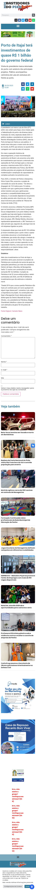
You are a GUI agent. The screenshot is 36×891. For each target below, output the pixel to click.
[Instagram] (16, 20)
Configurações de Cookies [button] (13, 886)
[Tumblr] (26, 20)
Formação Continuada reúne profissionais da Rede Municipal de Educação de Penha (15, 520)
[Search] (33, 15)
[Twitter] (23, 20)
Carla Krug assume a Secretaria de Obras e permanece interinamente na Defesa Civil (17, 665)
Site (2, 378)
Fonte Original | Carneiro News (11, 311)
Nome (4, 362)
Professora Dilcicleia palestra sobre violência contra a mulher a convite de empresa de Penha (17, 635)
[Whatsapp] (33, 20)
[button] (18, 26)
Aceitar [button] (28, 886)
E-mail (4, 370)
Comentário (6, 336)
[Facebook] (19, 20)
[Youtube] (30, 20)
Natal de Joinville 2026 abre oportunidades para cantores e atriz (16, 606)
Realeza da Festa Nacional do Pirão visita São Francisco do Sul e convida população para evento (16, 462)
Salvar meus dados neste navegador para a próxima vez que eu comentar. (17, 389)
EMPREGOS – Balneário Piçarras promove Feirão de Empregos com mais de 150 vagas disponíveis (18, 578)
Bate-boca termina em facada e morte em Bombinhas (17, 433)
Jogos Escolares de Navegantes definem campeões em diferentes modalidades (18, 549)
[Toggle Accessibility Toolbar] (31, 886)
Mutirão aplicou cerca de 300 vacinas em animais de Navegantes (16, 491)
